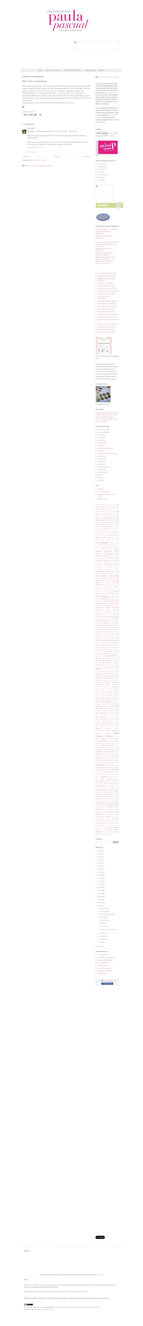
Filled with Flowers (107, 629)
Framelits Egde (108, 638)
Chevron (98, 549)
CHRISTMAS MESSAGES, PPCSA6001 (107, 280)
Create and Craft (112, 92)
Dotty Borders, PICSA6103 (106, 286)
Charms (113, 547)
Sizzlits (110, 777)
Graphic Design (110, 649)
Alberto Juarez (102, 164)
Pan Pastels (111, 724)
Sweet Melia (99, 792)
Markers (113, 693)
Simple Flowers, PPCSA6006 (107, 324)
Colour (110, 562)
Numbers (112, 711)
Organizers (98, 721)
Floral (97, 632)
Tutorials (99, 814)
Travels (98, 810)
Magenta (110, 689)
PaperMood (101, 464)
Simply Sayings (109, 774)
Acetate (116, 505)
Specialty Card (99, 783)
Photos (105, 741)
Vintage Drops (109, 819)
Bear (115, 518)
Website (104, 821)
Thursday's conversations (103, 803)
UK (106, 814)
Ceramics (98, 547)
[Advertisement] (104, 1056)
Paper (117, 724)
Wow (105, 832)
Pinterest (117, 743)
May (101, 942)
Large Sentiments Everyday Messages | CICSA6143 (104, 262)
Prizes (102, 749)
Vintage (117, 816)
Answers (103, 511)
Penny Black (100, 738)
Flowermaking (115, 634)
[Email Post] (40, 115)
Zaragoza (107, 834)
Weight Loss (115, 821)
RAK (97, 758)
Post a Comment (30, 152)
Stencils (106, 788)
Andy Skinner (102, 459)
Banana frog (110, 515)
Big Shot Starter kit (107, 523)
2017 (100, 872)
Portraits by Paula (107, 745)
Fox (118, 636)
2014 (99, 504)
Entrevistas (103, 616)
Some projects (103, 926)
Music (104, 706)
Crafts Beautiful (103, 955)
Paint (106, 724)
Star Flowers (112, 785)
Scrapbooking (32, 112)
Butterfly (98, 537)
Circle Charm (111, 558)
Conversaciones (100, 567)
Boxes (113, 533)
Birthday (116, 524)
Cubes (101, 591)
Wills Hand (98, 823)
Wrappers (110, 832)
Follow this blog (107, 983)
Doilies (113, 599)
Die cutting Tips (114, 597)
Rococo (98, 763)
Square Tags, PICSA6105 (106, 329)
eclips (101, 605)
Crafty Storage (105, 585)
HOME (40, 70)
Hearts (106, 654)
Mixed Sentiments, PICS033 (107, 312)
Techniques (99, 796)
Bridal (117, 533)
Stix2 (117, 788)
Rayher (109, 758)
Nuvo (117, 711)
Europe (105, 618)
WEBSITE (102, 70)
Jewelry (114, 665)
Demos (112, 593)
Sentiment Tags (100, 767)
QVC (110, 756)
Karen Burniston (103, 175)
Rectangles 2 (115, 758)
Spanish (117, 781)
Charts (117, 547)
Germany (102, 647)
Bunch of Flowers (113, 535)
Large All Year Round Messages (105, 673)
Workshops (99, 832)
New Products (99, 711)
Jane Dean (101, 480)
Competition (99, 565)
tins (96, 805)
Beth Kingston (102, 167)
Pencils (117, 736)
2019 (100, 866)
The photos (102, 923)
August (102, 939)
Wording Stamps (113, 829)
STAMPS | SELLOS (89, 70)
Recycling (98, 761)
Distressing (104, 599)
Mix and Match (104, 702)
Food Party (107, 636)
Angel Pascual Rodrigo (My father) (106, 495)
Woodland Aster (100, 830)
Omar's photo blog (103, 491)
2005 (100, 946)
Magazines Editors (101, 689)
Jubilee (104, 669)
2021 (100, 863)
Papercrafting (99, 730)
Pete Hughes (101, 180)
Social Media (106, 781)
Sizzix (104, 776)
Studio (106, 790)
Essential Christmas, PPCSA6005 (108, 291)
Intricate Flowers (106, 662)
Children (103, 549)
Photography (99, 741)
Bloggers (101, 529)
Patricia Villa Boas (103, 430)
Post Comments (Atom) (38, 160)
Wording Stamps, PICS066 (106, 332)
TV (103, 814)
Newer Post (26, 156)
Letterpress (108, 682)
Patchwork (115, 730)
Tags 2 (111, 792)
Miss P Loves (115, 700)
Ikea (118, 656)
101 (97, 504)
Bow (107, 533)
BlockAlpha (99, 526)
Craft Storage (106, 582)
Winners (117, 823)
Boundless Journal (100, 533)
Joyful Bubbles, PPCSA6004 (107, 304)
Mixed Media (108, 704)
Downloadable (105, 603)
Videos (108, 816)
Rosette (102, 763)
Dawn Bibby (101, 169)
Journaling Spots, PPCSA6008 (107, 301)
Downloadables (114, 603)
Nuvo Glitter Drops (102, 719)
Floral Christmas (105, 632)
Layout (112, 678)
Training (117, 807)
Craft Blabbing (113, 576)
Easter (97, 605)
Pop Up (98, 745)
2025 (100, 851)
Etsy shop (99, 618)
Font (102, 636)
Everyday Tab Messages (103, 623)
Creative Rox (107, 589)
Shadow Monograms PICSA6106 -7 (108, 320)
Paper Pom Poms (113, 726)
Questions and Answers (107, 754)
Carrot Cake (99, 545)
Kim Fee (100, 475)
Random (101, 758)
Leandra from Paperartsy (105, 448)
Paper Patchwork (101, 726)
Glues (97, 649)
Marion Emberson (105, 693)
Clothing (100, 562)
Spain (112, 781)
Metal (112, 697)
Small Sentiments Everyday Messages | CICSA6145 (104, 254)
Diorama (98, 599)
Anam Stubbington (103, 432)
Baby (105, 515)
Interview (99, 660)
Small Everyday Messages (109, 779)
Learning (105, 680)
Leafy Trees (99, 680)
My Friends (115, 706)
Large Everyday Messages (111, 676)
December (103, 908)
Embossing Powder (101, 612)
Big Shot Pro (112, 522)
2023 (100, 857)
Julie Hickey (101, 437)
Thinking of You (102, 801)
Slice (114, 777)
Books (117, 531)
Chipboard (109, 549)
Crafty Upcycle (115, 585)
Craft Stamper (102, 973)
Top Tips (102, 807)
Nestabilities (116, 708)
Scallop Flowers (115, 763)
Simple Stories (100, 774)
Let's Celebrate (100, 682)
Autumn (101, 515)
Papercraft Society (112, 728)
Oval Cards (116, 721)
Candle (113, 537)
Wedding (109, 821)
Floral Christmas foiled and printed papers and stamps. (107, 420)
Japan (109, 665)
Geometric (116, 645)
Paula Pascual (37, 1307)
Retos (112, 760)
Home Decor (111, 655)
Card (107, 540)
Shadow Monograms (112, 769)
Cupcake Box (108, 591)
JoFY (117, 665)
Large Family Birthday (102, 678)
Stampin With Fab (103, 467)
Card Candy (115, 540)
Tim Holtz (115, 803)
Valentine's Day (100, 816)
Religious (104, 761)
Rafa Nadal (115, 756)
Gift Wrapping (109, 647)
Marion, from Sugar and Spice (107, 453)
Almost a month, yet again (107, 929)
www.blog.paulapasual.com (45, 1309)
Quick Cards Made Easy (105, 960)
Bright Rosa (99, 535)
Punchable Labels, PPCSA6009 (107, 314)
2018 (100, 869)
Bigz (111, 524)
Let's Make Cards (103, 963)
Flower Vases (106, 634)
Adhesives (98, 507)
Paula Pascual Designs (107, 734)
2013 (100, 884)
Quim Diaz (101, 445)
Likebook (102, 684)
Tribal (117, 810)
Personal (107, 739)
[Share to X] (33, 115)
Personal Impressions (102, 371)
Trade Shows (110, 808)
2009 (100, 896)
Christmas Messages (102, 556)
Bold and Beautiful (106, 531)
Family (104, 625)
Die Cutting (102, 596)
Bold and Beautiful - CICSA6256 (106, 229)
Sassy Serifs (107, 763)
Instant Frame (114, 658)
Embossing (115, 607)
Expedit (113, 623)
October (102, 933)
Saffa (29, 128)
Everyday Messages (114, 621)
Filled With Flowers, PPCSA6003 (104, 297)
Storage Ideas (100, 790)
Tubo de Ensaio (114, 812)
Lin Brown (101, 451)
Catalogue (107, 545)
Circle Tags (106, 560)
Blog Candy (105, 526)
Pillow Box (111, 743)
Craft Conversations (109, 578)
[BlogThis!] (31, 115)
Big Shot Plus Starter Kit (102, 522)
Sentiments (109, 767)
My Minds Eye (101, 708)
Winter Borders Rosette (102, 825)
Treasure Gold (104, 810)
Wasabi (117, 819)
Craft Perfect (104, 580)
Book (113, 531)
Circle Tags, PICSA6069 (105, 283)
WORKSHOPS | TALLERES (73, 70)
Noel (104, 711)
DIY (109, 599)
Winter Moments (113, 827)
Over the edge (100, 724)
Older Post (86, 156)
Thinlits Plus (115, 801)
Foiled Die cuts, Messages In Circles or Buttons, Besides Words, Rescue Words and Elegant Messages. (107, 414)
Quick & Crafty (102, 965)
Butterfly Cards (106, 537)
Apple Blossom (110, 511)
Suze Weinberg (102, 472)
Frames (117, 638)
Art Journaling (107, 513)
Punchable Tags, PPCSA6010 (107, 317)
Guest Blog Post (103, 651)
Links (117, 684)
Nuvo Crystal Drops (113, 713)
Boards (111, 529)
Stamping (102, 785)
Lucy (110, 686)
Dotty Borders (109, 601)
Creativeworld (115, 589)
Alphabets (108, 509)
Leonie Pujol (102, 456)
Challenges (103, 547)
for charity (113, 636)
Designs (117, 593)
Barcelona (102, 518)
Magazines (116, 687)
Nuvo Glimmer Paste (113, 717)
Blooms (106, 529)
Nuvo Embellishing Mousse (105, 715)
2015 (100, 878)
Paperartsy (99, 728)
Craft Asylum (101, 575)
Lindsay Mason (102, 443)
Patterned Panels (102, 733)
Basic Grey (109, 518)
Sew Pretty (102, 769)
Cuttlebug (116, 591)
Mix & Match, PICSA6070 (106, 309)
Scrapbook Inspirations (105, 968)
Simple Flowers (114, 772)
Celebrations (116, 545)
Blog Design (112, 526)
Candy (117, 537)
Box (110, 533)
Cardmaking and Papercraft (106, 957)
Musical (109, 706)
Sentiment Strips (113, 765)
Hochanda (98, 656)
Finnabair (116, 629)
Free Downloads (108, 640)
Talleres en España (102, 794)
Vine (113, 816)
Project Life (108, 750)
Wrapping (102, 834)
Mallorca (98, 693)
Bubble (105, 535)
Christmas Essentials (112, 554)
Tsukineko (103, 812)
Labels (117, 671)
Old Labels (112, 719)
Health (101, 654)
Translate (111, 136)
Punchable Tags (114, 752)
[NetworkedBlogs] (107, 981)
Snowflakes (99, 781)
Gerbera (98, 647)
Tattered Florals (114, 794)
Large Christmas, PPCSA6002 (107, 306)
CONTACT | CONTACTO (53, 70)
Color (105, 562)
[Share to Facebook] (36, 115)
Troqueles (98, 812)
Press (114, 747)
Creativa (101, 589)
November (103, 911)
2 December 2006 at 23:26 (35, 147)
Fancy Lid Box (111, 627)
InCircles (98, 658)
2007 (100, 903)
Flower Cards (99, 634)
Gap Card (102, 645)
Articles (114, 513)
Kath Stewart (102, 177)
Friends (98, 645)
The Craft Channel (108, 799)
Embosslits (109, 612)
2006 (100, 906)
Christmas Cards (111, 551)
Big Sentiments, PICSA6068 (107, 276)
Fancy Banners (110, 625)
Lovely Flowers (103, 686)
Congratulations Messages (111, 565)
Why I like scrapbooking (107, 914)
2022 (100, 860)
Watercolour (99, 821)
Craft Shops (111, 580)
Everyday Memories (102, 621)
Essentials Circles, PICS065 (106, 294)
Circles (112, 560)
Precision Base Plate (105, 747)
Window (112, 823)
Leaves (110, 680)
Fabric (117, 623)
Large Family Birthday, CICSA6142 (107, 242)
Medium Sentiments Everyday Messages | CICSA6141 (105, 258)
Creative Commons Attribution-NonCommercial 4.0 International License (77, 1307)
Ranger (105, 758)
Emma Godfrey (113, 614)
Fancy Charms (103, 627)
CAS (103, 545)
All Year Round (100, 509)
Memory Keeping (106, 697)
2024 (100, 854)
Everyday (116, 618)
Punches (98, 754)
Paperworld (108, 730)
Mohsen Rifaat (102, 499)
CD (111, 545)
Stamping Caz (102, 469)
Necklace (109, 708)
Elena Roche (101, 461)
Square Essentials (109, 783)
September (103, 936)
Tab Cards (106, 792)
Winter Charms (114, 825)
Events (110, 618)
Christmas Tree (103, 558)
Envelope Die (110, 616)
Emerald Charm (104, 614)
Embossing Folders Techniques (107, 610)
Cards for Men (114, 543)
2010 (100, 893)
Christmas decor (100, 554)
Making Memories (113, 691)
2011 (100, 890)
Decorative (106, 593)
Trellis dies (112, 810)
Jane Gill (100, 172)
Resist (109, 760)
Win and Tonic (105, 823)
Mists (97, 702)
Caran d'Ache (100, 540)
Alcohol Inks (115, 507)
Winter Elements (100, 827)
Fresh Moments (113, 643)
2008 (100, 899)
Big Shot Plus (114, 520)
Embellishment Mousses (103, 608)
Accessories (111, 504)
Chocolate (116, 549)
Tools (97, 807)
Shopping (105, 771)
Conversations (100, 571)
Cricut (97, 591)
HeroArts (110, 654)
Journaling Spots (108, 667)
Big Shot (106, 520)
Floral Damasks (115, 632)
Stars (118, 785)
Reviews (116, 761)
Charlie (109, 547)
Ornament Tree (107, 722)
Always (114, 509)
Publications (116, 749)
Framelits (98, 638)
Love (97, 687)
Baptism (98, 518)
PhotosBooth (111, 741)
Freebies (116, 640)
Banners (116, 516)
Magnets (103, 691)
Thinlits (110, 801)
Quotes (106, 756)
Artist (117, 513)
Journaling (98, 667)
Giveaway (116, 647)
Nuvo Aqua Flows (101, 713)
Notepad (108, 711)
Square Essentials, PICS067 (106, 327)
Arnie (101, 513)
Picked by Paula (103, 743)
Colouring (116, 562)
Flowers (98, 636)
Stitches (112, 788)
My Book (100, 489)
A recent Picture (104, 920)
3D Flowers (104, 504)
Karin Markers (104, 671)
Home (57, 156)
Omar (117, 719)
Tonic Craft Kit (103, 805)
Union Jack (110, 814)
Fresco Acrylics (101, 643)
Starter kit (99, 788)
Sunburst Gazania (114, 790)
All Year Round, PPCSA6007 (107, 273)
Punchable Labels (102, 752)
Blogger (100, 1275)
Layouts (117, 678)
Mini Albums (106, 700)
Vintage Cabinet (100, 819)
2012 (100, 887)
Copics (108, 573)
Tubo (108, 812)
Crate (97, 587)
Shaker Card (99, 771)
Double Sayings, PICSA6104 (107, 288)
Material (103, 695)
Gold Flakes (102, 649)
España (117, 616)
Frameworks (99, 640)
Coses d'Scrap (115, 573)
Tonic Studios (113, 805)
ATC (97, 516)
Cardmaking (102, 542)
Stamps (107, 785)
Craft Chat (99, 578)
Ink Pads (106, 658)
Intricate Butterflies (108, 660)
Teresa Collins (108, 797)
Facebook (98, 625)
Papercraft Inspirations (105, 971)
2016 (100, 875)
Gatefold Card (109, 645)
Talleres (116, 792)
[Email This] (29, 115)
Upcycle (117, 814)
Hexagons (116, 654)
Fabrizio (100, 477)
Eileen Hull (107, 605)
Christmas (99, 551)
